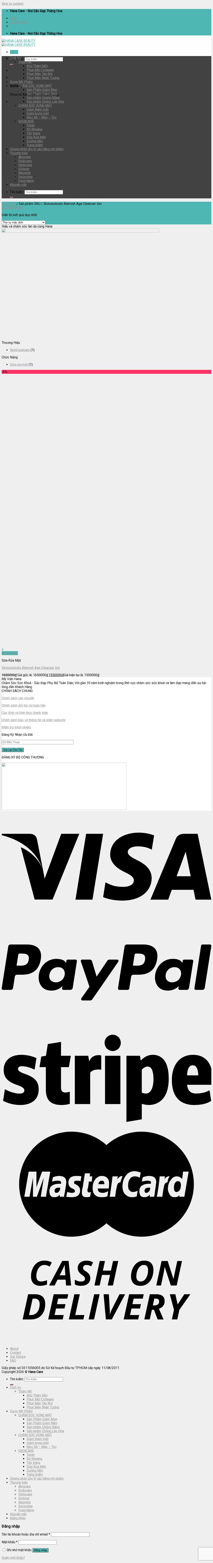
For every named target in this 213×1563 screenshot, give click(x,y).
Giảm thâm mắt (37, 109)
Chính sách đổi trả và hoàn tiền (24, 705)
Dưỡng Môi (35, 141)
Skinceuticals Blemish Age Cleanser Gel (31, 668)
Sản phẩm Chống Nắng (43, 98)
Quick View (10, 653)
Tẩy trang (33, 133)
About (14, 1349)
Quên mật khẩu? (13, 1558)
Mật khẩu (9, 1542)
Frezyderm (26, 181)
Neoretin (24, 173)
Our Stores (18, 1357)
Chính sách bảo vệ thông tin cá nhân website (34, 720)
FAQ (13, 1361)
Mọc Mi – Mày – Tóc (42, 117)
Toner (31, 125)
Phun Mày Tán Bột (40, 74)
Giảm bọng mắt (38, 113)
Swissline (25, 177)
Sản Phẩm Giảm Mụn (42, 90)
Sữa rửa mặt (19, 365)
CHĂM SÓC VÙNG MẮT (35, 106)
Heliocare (25, 165)
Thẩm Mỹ (25, 62)
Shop (13, 18)
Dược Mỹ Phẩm (21, 82)
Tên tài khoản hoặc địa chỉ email (26, 1534)
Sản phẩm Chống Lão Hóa (45, 102)
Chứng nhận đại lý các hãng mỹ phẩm (37, 149)
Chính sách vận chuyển (18, 698)
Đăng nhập (40, 1550)
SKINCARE (26, 121)
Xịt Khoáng (34, 129)
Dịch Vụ (15, 58)
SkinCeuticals (20, 350)
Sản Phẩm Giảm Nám (42, 94)
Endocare (25, 161)
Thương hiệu (19, 153)
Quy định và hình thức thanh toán (25, 713)
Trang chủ (9, 204)
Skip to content (13, 4)
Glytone (23, 169)
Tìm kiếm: (17, 192)
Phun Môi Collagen (40, 70)
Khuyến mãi (18, 185)
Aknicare (24, 157)
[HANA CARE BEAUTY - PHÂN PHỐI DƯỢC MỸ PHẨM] (18, 43)
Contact (15, 1353)
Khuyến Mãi (18, 22)
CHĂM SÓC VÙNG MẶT (35, 86)
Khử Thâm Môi (37, 66)
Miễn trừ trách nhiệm (16, 727)
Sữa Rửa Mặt (36, 137)
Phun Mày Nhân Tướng (43, 78)
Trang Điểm (35, 145)
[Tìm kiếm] (11, 64)
